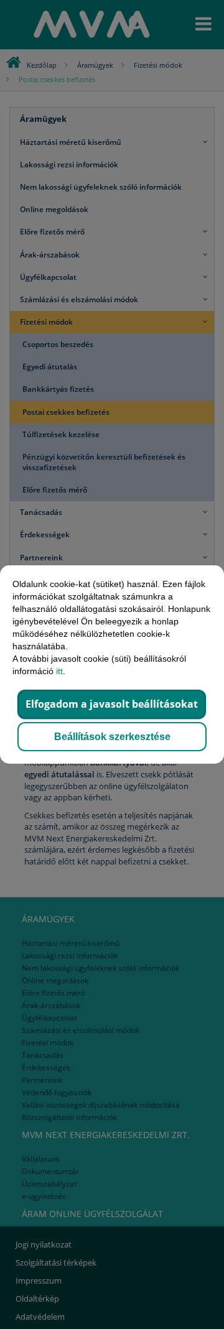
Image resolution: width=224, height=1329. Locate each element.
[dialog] (112, 664)
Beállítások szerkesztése (112, 736)
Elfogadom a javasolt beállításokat (112, 704)
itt (59, 671)
